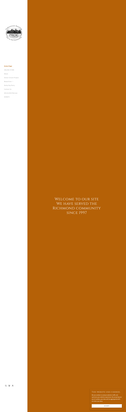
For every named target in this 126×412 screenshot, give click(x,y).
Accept (106, 406)
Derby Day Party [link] (9, 85)
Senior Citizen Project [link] (11, 77)
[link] (13, 32)
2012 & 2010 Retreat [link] (10, 93)
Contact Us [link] (7, 89)
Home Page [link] (8, 66)
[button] (15, 81)
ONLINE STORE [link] (9, 70)
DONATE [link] (7, 97)
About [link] (6, 74)
